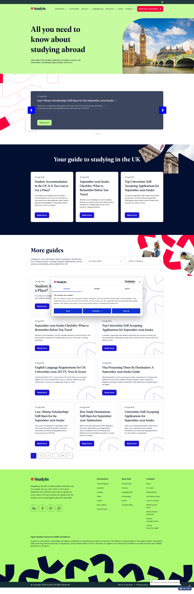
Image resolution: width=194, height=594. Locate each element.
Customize (96, 311)
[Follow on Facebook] (42, 508)
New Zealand (101, 505)
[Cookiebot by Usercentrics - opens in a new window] (126, 281)
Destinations (59, 9)
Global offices (151, 492)
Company (128, 9)
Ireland (99, 501)
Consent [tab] (66, 289)
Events (120, 9)
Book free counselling (148, 9)
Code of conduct (152, 501)
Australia (100, 488)
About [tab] (127, 289)
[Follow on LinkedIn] (34, 508)
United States (102, 509)
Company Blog (127, 505)
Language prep (97, 9)
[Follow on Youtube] (50, 508)
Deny (68, 311)
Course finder (74, 9)
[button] (31, 110)
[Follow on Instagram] (59, 508)
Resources (109, 9)
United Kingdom (103, 484)
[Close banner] (139, 282)
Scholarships (126, 496)
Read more (44, 122)
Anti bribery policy (153, 496)
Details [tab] (97, 289)
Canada (100, 492)
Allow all (126, 311)
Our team (149, 488)
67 (63, 456)
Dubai (99, 496)
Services (84, 9)
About (148, 484)
